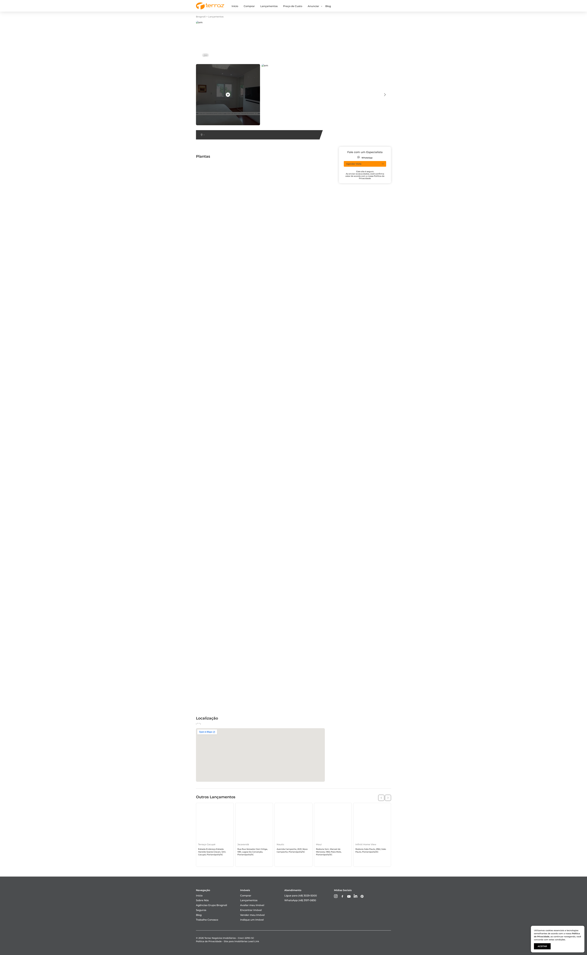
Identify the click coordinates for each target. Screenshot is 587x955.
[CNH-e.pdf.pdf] (306, 522)
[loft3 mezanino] (306, 462)
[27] (250, 267)
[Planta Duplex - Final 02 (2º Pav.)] (370, 617)
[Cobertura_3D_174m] (363, 210)
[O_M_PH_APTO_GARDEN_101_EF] (269, 617)
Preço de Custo (292, 6)
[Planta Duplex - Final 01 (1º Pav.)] (316, 557)
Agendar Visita (353, 164)
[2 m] (352, 238)
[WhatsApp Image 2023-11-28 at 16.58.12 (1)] (321, 356)
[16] (250, 517)
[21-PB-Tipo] (255, 470)
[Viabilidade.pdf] (258, 537)
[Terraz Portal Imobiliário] (210, 8)
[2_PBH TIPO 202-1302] (210, 180)
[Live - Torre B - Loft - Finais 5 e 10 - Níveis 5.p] (321, 552)
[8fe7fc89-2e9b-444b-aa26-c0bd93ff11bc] (321, 201)
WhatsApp (367, 158)
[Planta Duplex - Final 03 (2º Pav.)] (217, 647)
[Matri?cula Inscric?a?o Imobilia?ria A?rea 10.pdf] (321, 295)
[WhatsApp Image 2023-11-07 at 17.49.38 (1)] (321, 412)
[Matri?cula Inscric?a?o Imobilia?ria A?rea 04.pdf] (321, 397)
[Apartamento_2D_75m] (364, 505)
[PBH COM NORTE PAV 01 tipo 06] (317, 609)
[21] (250, 366)
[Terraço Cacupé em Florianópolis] (215, 822)
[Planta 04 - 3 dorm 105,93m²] (367, 509)
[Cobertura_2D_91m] (209, 320)
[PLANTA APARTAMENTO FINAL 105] (318, 567)
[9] (198, 444)
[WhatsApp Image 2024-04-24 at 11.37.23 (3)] (321, 368)
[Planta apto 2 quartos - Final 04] (316, 340)
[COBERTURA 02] (360, 500)
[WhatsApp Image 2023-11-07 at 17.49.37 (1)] (321, 226)
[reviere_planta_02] (260, 353)
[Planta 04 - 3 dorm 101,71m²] (266, 386)
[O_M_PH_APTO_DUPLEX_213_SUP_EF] (373, 640)
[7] (351, 276)
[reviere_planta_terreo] (363, 605)
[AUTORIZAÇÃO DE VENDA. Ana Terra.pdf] (321, 249)
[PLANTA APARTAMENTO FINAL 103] (318, 500)
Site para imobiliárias (241, 941)
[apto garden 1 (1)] (207, 223)
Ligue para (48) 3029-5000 (300, 895)
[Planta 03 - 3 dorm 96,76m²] (266, 300)
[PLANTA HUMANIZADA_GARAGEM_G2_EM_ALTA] (221, 643)
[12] (250, 335)
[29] (298, 544)
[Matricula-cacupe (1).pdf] (312, 172)
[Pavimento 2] (205, 557)
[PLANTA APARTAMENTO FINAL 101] (371, 373)
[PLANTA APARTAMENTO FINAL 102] (372, 444)
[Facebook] (342, 897)
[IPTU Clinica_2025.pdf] (363, 422)
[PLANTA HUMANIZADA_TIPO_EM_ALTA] (221, 676)
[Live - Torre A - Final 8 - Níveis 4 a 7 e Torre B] (221, 582)
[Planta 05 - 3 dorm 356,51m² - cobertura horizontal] (381, 223)
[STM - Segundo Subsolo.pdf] (214, 492)
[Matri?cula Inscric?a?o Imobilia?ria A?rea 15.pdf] (221, 315)
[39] (298, 300)
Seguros (201, 910)
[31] (351, 592)
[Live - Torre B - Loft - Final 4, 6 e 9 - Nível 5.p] (271, 218)
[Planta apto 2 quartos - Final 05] (268, 422)
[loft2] (252, 409)
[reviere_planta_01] (361, 262)
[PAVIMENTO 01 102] (361, 567)
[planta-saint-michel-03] (311, 422)
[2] (250, 284)
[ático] (252, 328)
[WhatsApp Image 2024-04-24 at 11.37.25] (271, 707)
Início (235, 6)
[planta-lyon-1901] (259, 622)
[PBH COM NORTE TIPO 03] (213, 630)
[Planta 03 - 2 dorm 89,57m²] (214, 470)
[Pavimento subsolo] (261, 579)
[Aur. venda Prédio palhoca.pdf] (268, 168)
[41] (351, 449)
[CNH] (252, 198)
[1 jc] (199, 254)
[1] (197, 172)
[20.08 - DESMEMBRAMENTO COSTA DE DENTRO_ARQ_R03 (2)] (388, 198)
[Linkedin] (355, 896)
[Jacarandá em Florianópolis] (254, 822)
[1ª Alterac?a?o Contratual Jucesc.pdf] (219, 422)
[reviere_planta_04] (361, 479)
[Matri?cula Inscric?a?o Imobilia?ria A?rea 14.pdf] (271, 404)
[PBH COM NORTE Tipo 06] (265, 640)
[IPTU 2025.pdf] (358, 361)
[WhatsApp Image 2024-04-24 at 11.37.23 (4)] (321, 439)
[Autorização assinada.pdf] (265, 188)
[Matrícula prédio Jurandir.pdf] (368, 492)
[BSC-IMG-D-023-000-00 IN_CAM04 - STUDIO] (377, 320)
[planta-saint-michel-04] (311, 474)
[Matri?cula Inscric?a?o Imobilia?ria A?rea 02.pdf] (321, 457)
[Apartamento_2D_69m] (211, 549)
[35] (298, 652)
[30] (250, 575)
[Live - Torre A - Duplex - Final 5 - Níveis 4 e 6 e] (271, 600)
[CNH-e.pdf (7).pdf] (308, 205)
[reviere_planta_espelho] (311, 562)
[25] (198, 575)
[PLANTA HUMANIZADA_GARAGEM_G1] (374, 622)
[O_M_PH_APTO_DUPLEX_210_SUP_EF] (221, 509)
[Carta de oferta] (207, 454)
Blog (328, 6)
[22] (250, 437)
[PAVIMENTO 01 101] (208, 544)
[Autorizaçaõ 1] (205, 267)
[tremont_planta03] (308, 427)
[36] (198, 668)
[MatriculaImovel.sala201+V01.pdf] (269, 348)
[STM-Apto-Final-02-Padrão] (265, 163)
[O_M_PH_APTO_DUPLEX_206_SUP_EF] (221, 599)
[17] (250, 373)
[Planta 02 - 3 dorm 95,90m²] (266, 193)
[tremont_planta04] (309, 479)
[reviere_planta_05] (308, 527)
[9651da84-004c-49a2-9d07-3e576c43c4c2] (271, 307)
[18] (198, 188)
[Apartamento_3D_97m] (364, 454)
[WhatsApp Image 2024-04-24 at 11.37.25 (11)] (377, 696)
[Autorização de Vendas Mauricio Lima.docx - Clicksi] (321, 183)
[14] (298, 470)
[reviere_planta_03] (361, 427)
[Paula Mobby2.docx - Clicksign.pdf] (218, 210)
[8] (198, 373)
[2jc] (352, 340)
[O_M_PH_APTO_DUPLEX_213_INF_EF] (271, 322)
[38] (298, 193)
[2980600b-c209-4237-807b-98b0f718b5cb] (221, 397)
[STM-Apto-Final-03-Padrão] (313, 271)
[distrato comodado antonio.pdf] (369, 300)
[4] (351, 335)
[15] (250, 238)
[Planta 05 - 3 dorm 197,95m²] (314, 449)
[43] (250, 505)
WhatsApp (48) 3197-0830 (300, 900)
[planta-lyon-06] (206, 562)
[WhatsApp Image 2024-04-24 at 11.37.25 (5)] (376, 668)
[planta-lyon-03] (258, 427)
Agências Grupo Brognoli (211, 905)
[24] (351, 527)
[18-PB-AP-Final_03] (208, 231)
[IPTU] (300, 505)
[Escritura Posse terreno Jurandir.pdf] (372, 366)
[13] (250, 417)
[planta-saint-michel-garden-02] (369, 557)
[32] (198, 617)
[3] (198, 246)
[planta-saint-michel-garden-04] (216, 605)
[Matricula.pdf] (205, 168)
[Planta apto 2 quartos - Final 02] (369, 246)
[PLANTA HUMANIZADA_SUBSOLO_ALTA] (221, 655)
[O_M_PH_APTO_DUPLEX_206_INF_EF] (373, 630)
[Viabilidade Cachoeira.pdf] (265, 276)
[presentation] (385, 94)
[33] (298, 630)
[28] (351, 353)
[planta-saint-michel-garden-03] (369, 579)
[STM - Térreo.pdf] (307, 532)
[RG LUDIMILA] (305, 267)
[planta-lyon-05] (206, 527)
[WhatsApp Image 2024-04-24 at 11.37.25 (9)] (376, 688)
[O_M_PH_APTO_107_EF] (211, 462)
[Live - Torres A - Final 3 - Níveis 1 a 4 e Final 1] (271, 465)
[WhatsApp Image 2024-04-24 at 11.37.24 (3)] (377, 587)
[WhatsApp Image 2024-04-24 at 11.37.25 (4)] (321, 663)
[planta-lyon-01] (258, 262)
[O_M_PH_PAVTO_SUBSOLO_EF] (268, 549)
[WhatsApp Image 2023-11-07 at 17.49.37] (321, 331)
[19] (298, 163)
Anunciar (313, 6)
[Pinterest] (362, 897)
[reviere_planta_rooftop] (311, 587)
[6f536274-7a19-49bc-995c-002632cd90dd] (375, 386)
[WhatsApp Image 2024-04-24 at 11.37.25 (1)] (321, 625)
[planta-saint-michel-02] (211, 348)
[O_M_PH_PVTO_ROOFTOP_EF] (368, 652)
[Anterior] (381, 798)
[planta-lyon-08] (258, 605)
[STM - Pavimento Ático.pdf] (213, 366)
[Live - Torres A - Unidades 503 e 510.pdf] (221, 412)
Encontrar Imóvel (251, 910)
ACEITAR (542, 946)
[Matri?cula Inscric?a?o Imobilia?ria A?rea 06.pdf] (221, 404)
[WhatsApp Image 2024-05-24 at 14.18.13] (271, 183)
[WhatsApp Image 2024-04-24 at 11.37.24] (221, 612)
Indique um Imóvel (252, 919)
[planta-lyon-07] (206, 587)
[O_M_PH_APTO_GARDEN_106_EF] (217, 215)
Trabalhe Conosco (207, 919)
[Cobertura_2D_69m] (309, 402)
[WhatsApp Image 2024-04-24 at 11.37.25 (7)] (221, 691)
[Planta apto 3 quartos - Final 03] (216, 522)
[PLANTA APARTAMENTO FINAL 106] (219, 592)
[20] (351, 271)
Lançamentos (269, 6)
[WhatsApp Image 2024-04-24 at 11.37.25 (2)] (376, 635)
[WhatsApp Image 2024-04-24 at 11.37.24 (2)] (271, 570)
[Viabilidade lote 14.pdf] (363, 394)
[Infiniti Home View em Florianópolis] (372, 822)
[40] (299, 386)
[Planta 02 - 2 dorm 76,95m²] (367, 409)
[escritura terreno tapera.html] (215, 163)
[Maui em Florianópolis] (333, 822)
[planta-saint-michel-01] (311, 254)
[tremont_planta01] (308, 262)
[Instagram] (336, 896)
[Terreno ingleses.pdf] (262, 223)
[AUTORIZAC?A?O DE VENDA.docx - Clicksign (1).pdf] (271, 457)
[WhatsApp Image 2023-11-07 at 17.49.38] (321, 512)
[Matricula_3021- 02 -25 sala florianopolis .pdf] (377, 487)
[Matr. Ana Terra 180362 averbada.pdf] (271, 343)
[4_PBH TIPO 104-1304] (210, 378)
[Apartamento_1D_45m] (311, 575)
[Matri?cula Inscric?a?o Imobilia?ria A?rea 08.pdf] (321, 381)
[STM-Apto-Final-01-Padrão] (213, 567)
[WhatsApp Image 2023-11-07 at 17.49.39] (374, 549)
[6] (298, 168)
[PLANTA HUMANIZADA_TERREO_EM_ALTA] (377, 660)
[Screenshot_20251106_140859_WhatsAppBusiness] (381, 231)
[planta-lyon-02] (359, 348)
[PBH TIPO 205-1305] (261, 592)
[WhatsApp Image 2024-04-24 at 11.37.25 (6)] (221, 683)
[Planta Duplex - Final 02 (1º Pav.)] (370, 597)
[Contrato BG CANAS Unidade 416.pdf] (271, 234)
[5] (298, 417)
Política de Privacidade (209, 941)
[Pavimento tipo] (360, 328)
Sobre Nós (202, 900)
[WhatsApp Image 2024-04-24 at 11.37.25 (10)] (271, 699)
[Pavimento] (304, 617)
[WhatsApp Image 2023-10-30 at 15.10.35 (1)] (376, 215)
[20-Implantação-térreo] (211, 335)
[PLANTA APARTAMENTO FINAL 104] (372, 537)
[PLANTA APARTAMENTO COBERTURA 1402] (321, 287)
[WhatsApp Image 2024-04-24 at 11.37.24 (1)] (221, 540)
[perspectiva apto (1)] (309, 215)
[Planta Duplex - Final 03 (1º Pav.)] (217, 635)
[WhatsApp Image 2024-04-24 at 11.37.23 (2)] (221, 279)
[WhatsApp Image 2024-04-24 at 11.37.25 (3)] (376, 647)
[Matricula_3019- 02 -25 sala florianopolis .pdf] (377, 432)
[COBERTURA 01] (207, 449)
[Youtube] (349, 897)
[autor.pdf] (356, 193)
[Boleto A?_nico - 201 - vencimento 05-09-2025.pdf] (380, 474)
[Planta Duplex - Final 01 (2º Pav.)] (317, 579)
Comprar (249, 6)
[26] (351, 562)
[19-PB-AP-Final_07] (208, 517)
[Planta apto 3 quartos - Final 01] (268, 474)
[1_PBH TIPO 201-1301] (362, 284)
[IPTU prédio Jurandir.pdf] (365, 437)
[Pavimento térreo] (308, 597)
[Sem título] (303, 238)
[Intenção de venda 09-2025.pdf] (216, 262)
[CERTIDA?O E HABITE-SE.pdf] (215, 198)
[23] (250, 492)
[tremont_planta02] (209, 353)
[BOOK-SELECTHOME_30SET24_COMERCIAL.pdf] (321, 234)
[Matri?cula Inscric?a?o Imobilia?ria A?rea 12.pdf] (221, 389)
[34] (298, 640)
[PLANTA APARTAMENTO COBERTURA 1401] (271, 175)
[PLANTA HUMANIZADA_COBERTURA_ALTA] (271, 612)
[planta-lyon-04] (258, 479)
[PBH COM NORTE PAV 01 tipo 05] (269, 652)
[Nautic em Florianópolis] (293, 822)
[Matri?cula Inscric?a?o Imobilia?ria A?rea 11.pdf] (379, 378)
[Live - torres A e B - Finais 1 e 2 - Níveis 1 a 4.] (321, 323)
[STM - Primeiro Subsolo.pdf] (214, 437)
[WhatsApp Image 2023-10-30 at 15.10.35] (221, 331)
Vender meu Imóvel (252, 915)
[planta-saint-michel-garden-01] (268, 522)
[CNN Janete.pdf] (307, 276)
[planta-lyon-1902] (307, 635)
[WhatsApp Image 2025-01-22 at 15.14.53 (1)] (221, 241)
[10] (250, 532)
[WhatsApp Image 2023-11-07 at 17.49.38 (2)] (376, 462)
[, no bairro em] (228, 94)
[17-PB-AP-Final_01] (208, 417)
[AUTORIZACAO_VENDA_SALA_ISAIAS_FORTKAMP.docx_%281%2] (389, 256)
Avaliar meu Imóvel (252, 905)
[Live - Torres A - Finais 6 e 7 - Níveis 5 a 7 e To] (271, 512)
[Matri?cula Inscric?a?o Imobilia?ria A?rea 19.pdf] (221, 307)
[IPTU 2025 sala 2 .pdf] (309, 348)
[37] (250, 673)
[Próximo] (388, 798)
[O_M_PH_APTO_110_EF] (364, 402)
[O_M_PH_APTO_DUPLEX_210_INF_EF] (373, 575)
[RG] (352, 544)
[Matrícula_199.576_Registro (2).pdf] (270, 312)
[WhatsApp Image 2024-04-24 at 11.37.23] (321, 495)
